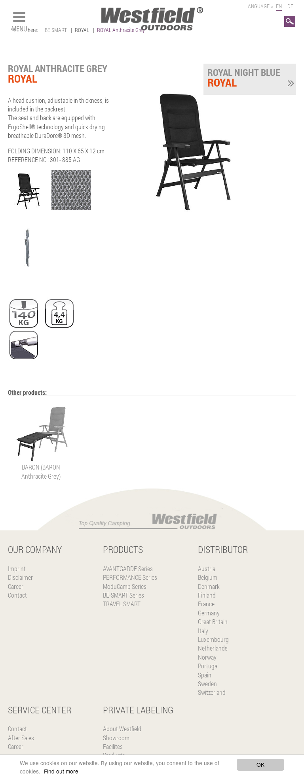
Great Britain (213, 621)
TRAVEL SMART (122, 604)
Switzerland (212, 692)
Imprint (17, 568)
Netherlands (213, 648)
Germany (209, 613)
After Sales (21, 738)
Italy (203, 630)
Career (15, 586)
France (206, 604)
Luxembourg (213, 639)
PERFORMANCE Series (130, 577)
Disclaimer (20, 577)
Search (289, 20)
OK (260, 764)
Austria (206, 568)
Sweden (207, 683)
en (279, 6)
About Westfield (122, 728)
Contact (17, 595)
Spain (204, 675)
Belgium (207, 577)
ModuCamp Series (124, 586)
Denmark (209, 586)
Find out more (61, 771)
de (290, 6)
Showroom (116, 738)
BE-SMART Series (123, 595)
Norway (207, 657)
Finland (207, 595)
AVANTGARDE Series (128, 568)
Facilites (113, 746)
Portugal (208, 666)
